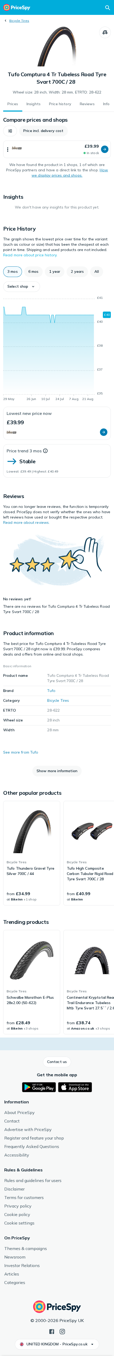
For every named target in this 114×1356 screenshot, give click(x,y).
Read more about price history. (30, 255)
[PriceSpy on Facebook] (52, 1331)
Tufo (51, 690)
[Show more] (7, 149)
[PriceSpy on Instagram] (62, 1331)
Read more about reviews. (26, 522)
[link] (31, 853)
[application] (57, 349)
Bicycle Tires (19, 21)
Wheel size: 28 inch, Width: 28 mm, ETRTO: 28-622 (57, 92)
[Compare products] (105, 32)
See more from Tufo (20, 752)
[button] (10, 131)
